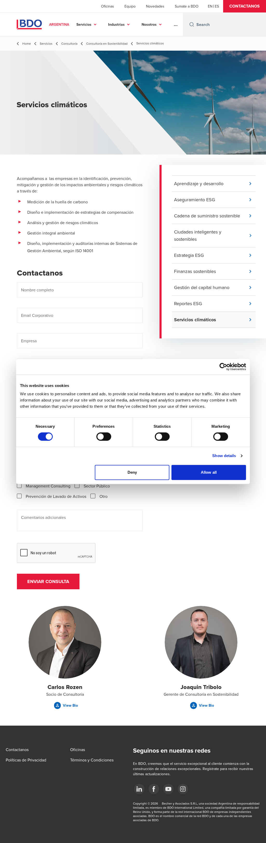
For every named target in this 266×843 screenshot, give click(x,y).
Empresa (29, 340)
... (176, 24)
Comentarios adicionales (43, 517)
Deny (132, 472)
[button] (244, 6)
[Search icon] (191, 24)
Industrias (116, 24)
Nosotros (149, 24)
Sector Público (97, 486)
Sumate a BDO (186, 6)
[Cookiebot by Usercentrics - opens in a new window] (223, 367)
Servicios (83, 24)
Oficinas (107, 6)
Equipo (130, 6)
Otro (103, 496)
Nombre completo (37, 289)
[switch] (103, 436)
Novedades (155, 6)
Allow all (209, 472)
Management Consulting (48, 486)
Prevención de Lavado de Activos (56, 496)
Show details (224, 455)
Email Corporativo (37, 315)
